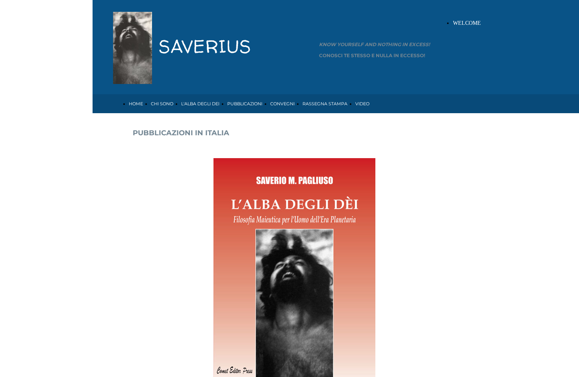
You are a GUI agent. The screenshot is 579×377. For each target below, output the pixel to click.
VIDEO (362, 103)
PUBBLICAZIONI (244, 103)
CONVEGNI (282, 103)
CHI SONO (162, 103)
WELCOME (467, 23)
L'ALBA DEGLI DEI (200, 103)
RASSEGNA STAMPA (324, 103)
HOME (136, 103)
